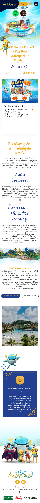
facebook (17, 482)
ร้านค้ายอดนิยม (30, 295)
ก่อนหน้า (3, 102)
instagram (23, 482)
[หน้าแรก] (9, 4)
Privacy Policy (20, 487)
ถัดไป (36, 102)
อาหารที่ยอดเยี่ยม (11, 295)
